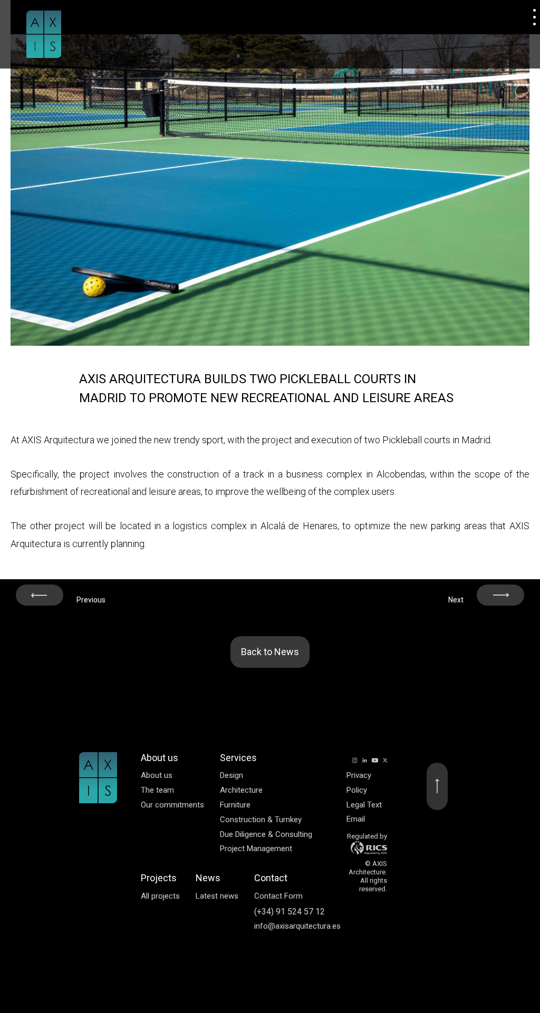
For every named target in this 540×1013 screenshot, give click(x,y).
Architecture (241, 790)
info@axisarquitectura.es (297, 926)
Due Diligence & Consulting (266, 834)
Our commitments (172, 805)
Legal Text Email (364, 812)
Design (231, 775)
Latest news (217, 896)
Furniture (235, 805)
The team (157, 790)
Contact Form (278, 896)
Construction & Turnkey (261, 819)
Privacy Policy (358, 783)
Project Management (256, 848)
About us (156, 775)
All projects (160, 896)
